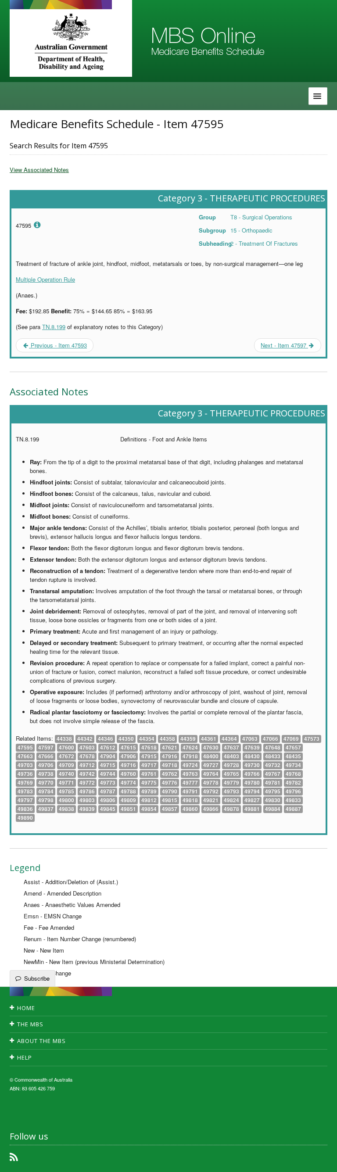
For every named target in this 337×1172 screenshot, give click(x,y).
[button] (319, 1159)
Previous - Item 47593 (58, 345)
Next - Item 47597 (284, 345)
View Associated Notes (39, 169)
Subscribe (37, 978)
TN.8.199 (53, 327)
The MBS (30, 1024)
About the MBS (41, 1041)
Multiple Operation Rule (45, 279)
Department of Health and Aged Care (71, 41)
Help (24, 1057)
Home (26, 1008)
